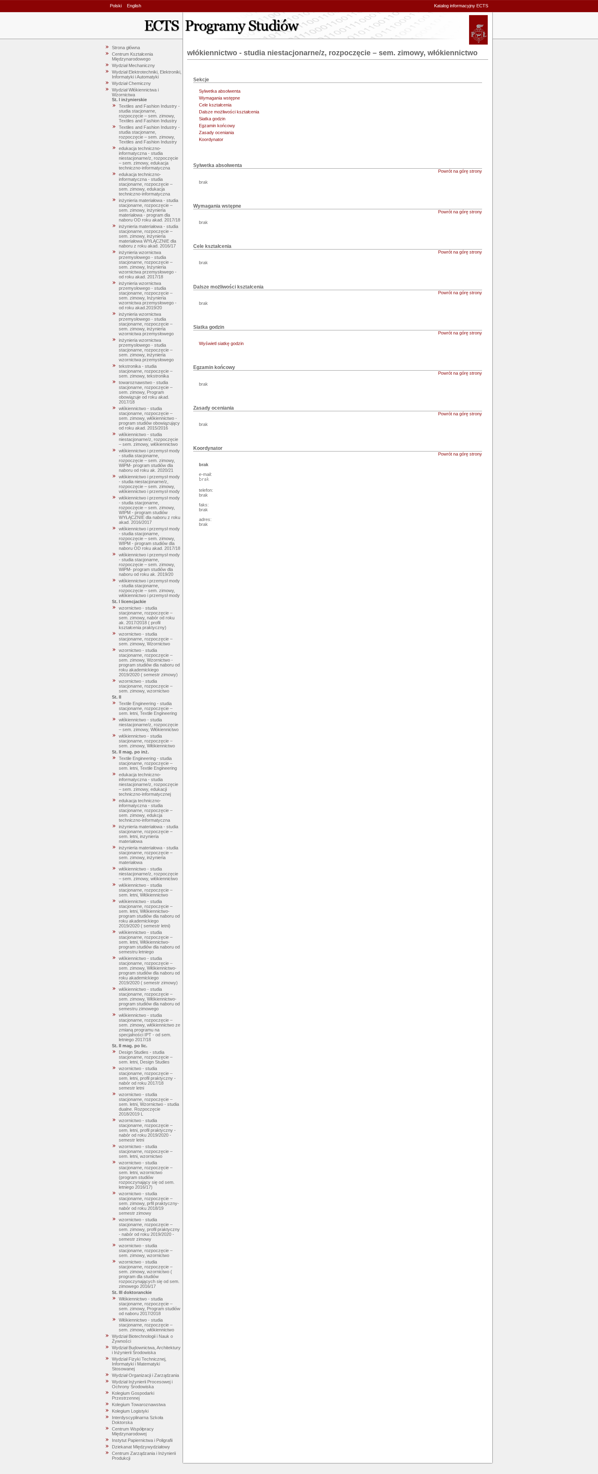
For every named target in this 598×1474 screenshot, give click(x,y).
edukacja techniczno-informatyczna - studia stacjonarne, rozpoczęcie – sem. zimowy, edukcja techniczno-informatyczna (145, 810)
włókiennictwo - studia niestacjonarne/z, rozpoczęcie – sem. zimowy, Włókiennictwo (149, 724)
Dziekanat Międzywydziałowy (141, 1446)
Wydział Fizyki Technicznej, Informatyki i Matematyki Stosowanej (139, 1364)
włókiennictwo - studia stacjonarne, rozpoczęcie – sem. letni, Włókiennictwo (145, 890)
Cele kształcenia (215, 104)
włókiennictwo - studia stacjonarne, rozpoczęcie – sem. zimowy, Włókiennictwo (147, 741)
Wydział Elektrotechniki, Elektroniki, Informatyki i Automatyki (146, 74)
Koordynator (211, 139)
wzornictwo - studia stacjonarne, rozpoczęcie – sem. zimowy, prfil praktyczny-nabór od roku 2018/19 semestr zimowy (149, 1203)
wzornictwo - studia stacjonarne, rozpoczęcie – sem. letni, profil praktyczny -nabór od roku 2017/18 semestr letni (147, 1078)
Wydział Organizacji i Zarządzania (145, 1375)
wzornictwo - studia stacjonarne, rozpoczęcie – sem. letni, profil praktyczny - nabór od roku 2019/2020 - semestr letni (147, 1130)
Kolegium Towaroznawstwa (139, 1404)
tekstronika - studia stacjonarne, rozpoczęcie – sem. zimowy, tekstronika (145, 371)
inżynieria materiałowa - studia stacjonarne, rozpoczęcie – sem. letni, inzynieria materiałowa (148, 834)
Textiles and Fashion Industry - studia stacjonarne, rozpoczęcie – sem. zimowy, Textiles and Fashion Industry (149, 113)
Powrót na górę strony (460, 171)
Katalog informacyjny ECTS (461, 5)
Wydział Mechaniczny (133, 65)
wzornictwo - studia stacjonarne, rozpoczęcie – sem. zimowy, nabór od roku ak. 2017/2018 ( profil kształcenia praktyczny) (147, 618)
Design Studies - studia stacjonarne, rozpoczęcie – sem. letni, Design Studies (145, 1057)
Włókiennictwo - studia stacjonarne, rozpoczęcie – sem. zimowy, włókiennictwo (146, 1325)
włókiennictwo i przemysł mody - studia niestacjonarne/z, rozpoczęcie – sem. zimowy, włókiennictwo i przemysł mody (149, 484)
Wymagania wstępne (219, 98)
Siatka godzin (212, 118)
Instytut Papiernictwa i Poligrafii (142, 1440)
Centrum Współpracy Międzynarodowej (133, 1431)
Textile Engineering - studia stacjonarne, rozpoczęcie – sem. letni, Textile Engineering (148, 708)
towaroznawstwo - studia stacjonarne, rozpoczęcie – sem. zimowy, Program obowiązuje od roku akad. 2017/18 (145, 392)
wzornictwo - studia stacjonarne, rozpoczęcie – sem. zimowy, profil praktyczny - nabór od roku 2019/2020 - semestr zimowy (149, 1229)
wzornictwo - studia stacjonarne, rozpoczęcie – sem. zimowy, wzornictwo (145, 686)
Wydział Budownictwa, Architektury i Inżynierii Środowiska (146, 1350)
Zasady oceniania (216, 132)
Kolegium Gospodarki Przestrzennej (133, 1395)
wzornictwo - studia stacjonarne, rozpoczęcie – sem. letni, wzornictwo (145, 1151)
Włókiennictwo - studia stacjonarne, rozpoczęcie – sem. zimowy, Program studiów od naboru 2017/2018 (149, 1306)
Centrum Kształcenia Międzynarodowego (132, 56)
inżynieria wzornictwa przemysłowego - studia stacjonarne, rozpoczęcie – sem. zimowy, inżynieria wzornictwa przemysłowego (146, 324)
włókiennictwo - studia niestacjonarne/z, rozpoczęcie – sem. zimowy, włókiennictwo (148, 439)
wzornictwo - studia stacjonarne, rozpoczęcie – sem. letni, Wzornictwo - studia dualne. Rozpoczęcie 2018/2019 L (149, 1104)
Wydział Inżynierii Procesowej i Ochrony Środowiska (142, 1384)
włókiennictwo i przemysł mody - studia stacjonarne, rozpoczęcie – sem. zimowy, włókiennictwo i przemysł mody (149, 588)
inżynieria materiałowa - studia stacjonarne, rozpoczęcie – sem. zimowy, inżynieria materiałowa (148, 855)
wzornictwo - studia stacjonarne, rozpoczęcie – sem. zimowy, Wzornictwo (145, 639)
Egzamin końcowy (217, 125)
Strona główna (126, 47)
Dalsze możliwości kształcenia (229, 111)
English (134, 5)
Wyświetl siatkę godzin (221, 343)
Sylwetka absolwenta (219, 91)
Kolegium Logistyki (130, 1411)
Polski (116, 5)
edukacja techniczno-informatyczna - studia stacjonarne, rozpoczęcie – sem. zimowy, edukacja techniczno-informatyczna (145, 184)
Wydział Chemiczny (131, 83)
